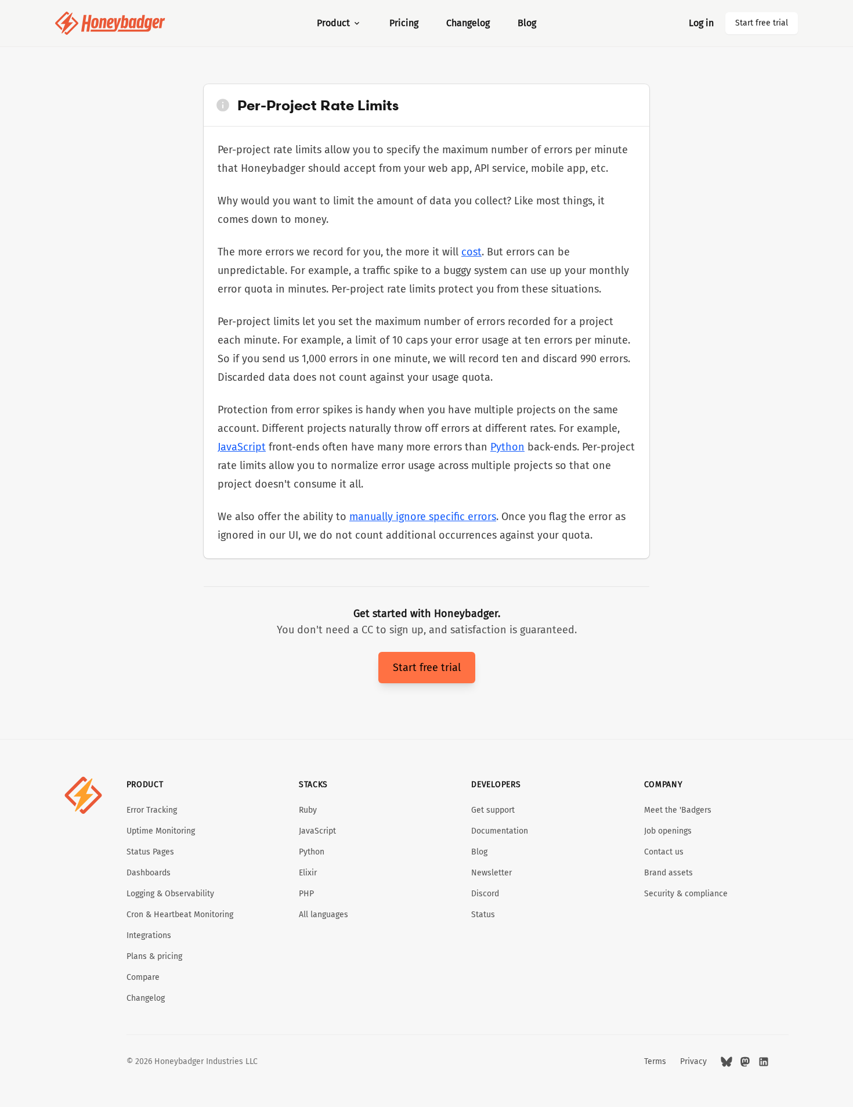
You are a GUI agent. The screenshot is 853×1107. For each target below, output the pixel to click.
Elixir (308, 873)
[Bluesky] (726, 1062)
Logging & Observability (170, 894)
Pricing (403, 22)
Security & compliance (686, 894)
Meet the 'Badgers (677, 810)
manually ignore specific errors (422, 516)
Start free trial (761, 23)
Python (507, 447)
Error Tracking (151, 810)
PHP (306, 894)
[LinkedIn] (763, 1062)
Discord (485, 894)
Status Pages (150, 852)
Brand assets (668, 873)
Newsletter (491, 873)
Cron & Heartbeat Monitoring (179, 915)
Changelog (468, 22)
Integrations (148, 935)
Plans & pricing (154, 956)
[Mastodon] (745, 1062)
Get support (493, 810)
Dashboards (148, 873)
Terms (655, 1061)
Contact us (664, 852)
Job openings (668, 831)
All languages (323, 915)
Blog (527, 22)
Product (333, 22)
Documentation (499, 831)
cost (471, 252)
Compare (143, 977)
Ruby (308, 810)
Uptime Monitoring (160, 831)
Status (483, 915)
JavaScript (242, 447)
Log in (701, 22)
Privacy (693, 1061)
